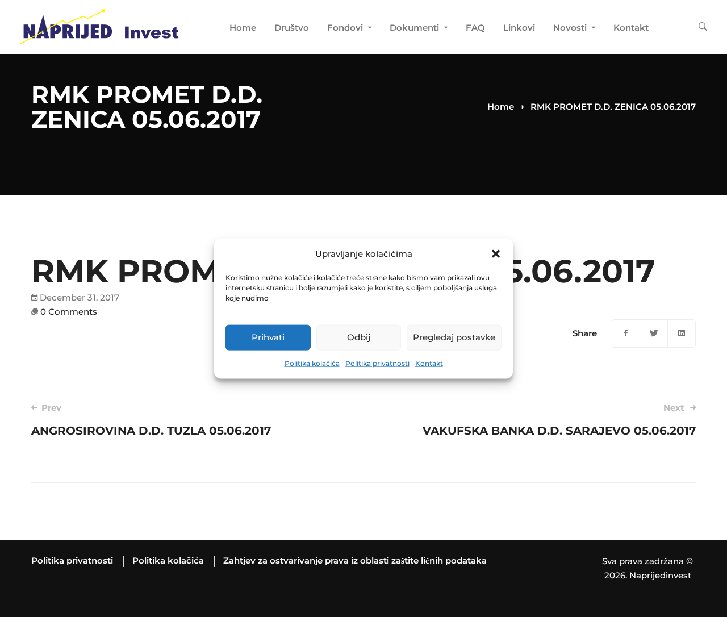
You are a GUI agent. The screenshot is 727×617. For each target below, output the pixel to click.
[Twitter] (654, 333)
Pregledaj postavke (454, 337)
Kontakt (429, 363)
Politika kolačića (312, 363)
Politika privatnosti (377, 363)
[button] (496, 254)
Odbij (358, 337)
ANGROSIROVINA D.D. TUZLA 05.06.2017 (151, 419)
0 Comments (68, 311)
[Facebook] (626, 333)
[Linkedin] (681, 333)
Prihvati (268, 337)
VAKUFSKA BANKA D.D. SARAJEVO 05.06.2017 (559, 419)
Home (500, 106)
